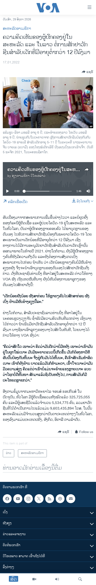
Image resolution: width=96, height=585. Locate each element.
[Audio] (57, 579)
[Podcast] (60, 498)
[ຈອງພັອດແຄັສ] (70, 498)
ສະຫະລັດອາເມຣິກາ (17, 28)
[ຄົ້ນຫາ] (80, 579)
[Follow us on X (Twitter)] (38, 498)
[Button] (87, 72)
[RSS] (49, 498)
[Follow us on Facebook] (7, 498)
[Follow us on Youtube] (17, 498)
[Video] (34, 579)
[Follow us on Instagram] (28, 498)
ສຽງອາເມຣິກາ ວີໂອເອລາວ (28, 175)
